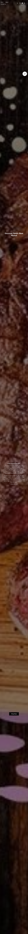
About (6, 2)
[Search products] (25, 74)
